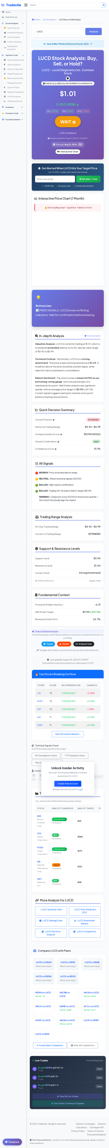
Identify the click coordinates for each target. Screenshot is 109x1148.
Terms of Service (95, 1131)
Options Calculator (15, 69)
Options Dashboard (15, 60)
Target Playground (15, 74)
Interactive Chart (69, 151)
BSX (39, 816)
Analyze (93, 31)
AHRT (40, 701)
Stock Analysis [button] (11, 23)
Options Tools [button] (11, 55)
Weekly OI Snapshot (15, 92)
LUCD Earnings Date (52, 920)
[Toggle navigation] (25, 5)
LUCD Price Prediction (85, 911)
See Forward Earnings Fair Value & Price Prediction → (61, 321)
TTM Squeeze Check (75, 755)
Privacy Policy (78, 1131)
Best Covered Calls (15, 78)
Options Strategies (85, 1123)
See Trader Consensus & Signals (69, 1103)
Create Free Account (68, 783)
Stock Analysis (49, 19)
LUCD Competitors (86, 931)
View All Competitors (84, 1045)
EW (38, 861)
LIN (39, 693)
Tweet (49, 644)
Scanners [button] (9, 107)
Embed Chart (85, 644)
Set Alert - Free (89, 179)
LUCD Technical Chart (51, 909)
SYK (39, 833)
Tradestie (13, 5)
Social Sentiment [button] (12, 119)
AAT (39, 717)
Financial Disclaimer (96, 1134)
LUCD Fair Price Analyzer (52, 933)
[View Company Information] (68, 78)
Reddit (65, 644)
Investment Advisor (15, 33)
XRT (39, 709)
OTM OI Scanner (14, 97)
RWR (39, 725)
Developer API (97, 1127)
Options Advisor (14, 65)
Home (7, 12)
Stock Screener (13, 37)
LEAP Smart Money (14, 101)
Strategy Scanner (14, 83)
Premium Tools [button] (11, 113)
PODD (40, 847)
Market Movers (11, 17)
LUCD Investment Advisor (86, 922)
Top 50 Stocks (13, 28)
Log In (80, 789)
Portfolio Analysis (14, 42)
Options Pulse (13, 87)
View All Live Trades (68, 1096)
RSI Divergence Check (46, 755)
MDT (39, 879)
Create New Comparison (50, 1045)
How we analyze (93, 336)
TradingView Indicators (12, 47)
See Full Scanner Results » (67, 734)
